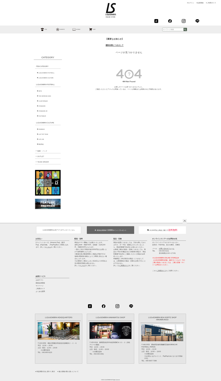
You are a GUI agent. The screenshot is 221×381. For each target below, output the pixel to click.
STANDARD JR (42, 111)
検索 (185, 29)
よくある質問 (40, 291)
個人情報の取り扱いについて (69, 371)
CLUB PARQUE (43, 101)
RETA (40, 91)
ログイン (191, 3)
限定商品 (41, 144)
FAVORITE (62, 29)
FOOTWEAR (42, 116)
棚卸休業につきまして (115, 45)
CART (94, 29)
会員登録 (200, 3)
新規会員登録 (40, 283)
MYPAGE (78, 29)
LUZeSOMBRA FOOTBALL (46, 73)
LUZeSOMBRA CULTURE (45, 78)
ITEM (46, 29)
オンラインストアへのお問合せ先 (164, 239)
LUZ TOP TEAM (43, 134)
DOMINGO (41, 129)
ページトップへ (185, 221)
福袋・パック (42, 151)
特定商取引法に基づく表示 (45, 371)
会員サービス (41, 276)
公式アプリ (39, 280)
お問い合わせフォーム (166, 249)
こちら (48, 247)
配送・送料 (78, 239)
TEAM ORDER (43, 162)
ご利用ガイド (211, 3)
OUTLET (40, 156)
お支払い (39, 239)
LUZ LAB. (41, 139)
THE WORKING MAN (44, 96)
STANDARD (41, 106)
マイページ (39, 286)
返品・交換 (117, 239)
